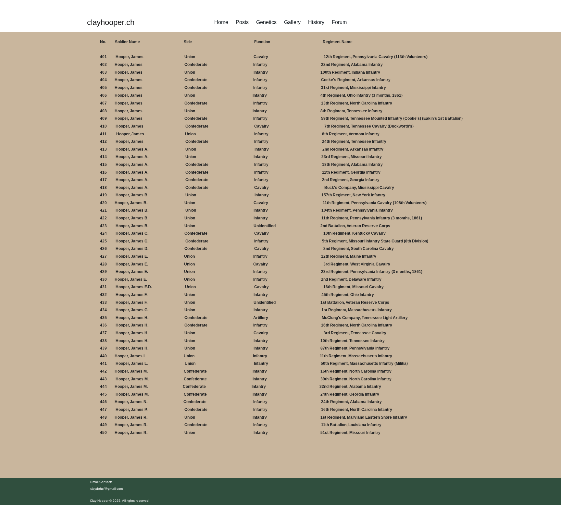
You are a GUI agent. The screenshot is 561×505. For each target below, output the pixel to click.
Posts (242, 22)
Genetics (266, 22)
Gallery (292, 22)
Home (221, 22)
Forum (339, 22)
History (316, 22)
